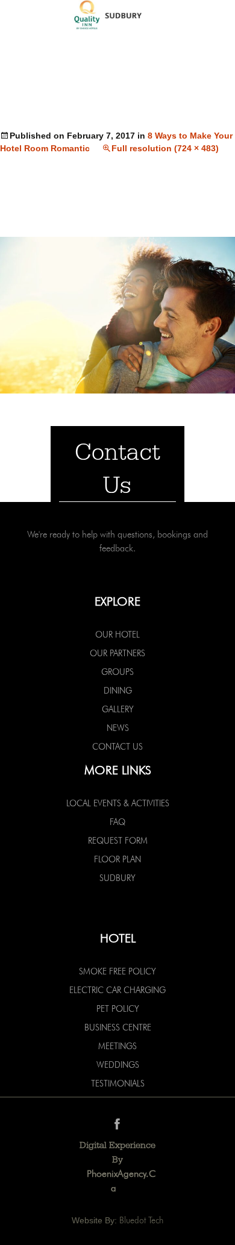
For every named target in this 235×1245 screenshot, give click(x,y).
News (118, 728)
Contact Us (117, 746)
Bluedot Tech (141, 1220)
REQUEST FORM (118, 840)
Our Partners (117, 653)
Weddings (117, 1065)
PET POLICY (117, 1009)
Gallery (118, 709)
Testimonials (118, 1083)
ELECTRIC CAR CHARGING (117, 990)
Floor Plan (117, 859)
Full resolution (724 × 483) (165, 148)
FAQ (117, 822)
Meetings (117, 1046)
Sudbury (117, 878)
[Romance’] (117, 314)
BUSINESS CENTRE (117, 1027)
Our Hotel (117, 634)
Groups (117, 672)
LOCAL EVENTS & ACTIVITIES (117, 803)
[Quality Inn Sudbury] (117, 16)
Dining (118, 690)
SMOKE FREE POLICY (117, 971)
